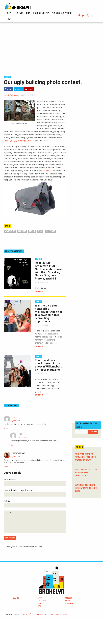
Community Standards (60, 614)
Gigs (8, 19)
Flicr (40, 231)
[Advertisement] (51, 48)
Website (7, 501)
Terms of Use (28, 614)
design (32, 231)
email (30, 89)
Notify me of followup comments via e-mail (24, 546)
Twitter (67, 600)
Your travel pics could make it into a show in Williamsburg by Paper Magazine (48, 365)
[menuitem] (10, 13)
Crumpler (47, 170)
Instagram (68, 603)
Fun (28, 13)
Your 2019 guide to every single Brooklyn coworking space (85, 457)
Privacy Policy (42, 614)
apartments (10, 231)
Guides (79, 447)
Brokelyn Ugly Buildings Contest (19, 140)
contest (7, 77)
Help (39, 606)
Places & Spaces (62, 13)
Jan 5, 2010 (16, 421)
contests (22, 231)
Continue (38, 292)
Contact (41, 603)
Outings (38, 259)
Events (10, 13)
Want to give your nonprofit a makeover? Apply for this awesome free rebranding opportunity (48, 313)
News (20, 13)
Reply (6, 428)
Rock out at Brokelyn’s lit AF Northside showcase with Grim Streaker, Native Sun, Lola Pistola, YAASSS (48, 270)
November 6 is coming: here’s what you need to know (86, 488)
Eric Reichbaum (12, 95)
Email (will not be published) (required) (19, 490)
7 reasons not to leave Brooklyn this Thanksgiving (86, 472)
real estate (50, 231)
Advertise (42, 600)
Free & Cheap (41, 13)
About (40, 598)
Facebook (68, 598)
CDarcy (15, 417)
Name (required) (10, 479)
